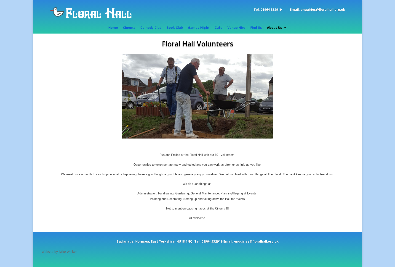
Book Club (175, 28)
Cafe (218, 28)
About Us (274, 28)
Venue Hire (236, 28)
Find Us (256, 28)
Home (113, 28)
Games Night (199, 28)
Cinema (129, 28)
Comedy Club (151, 28)
